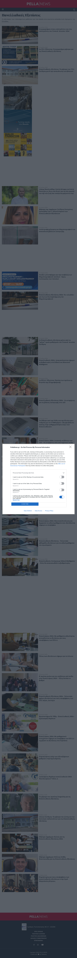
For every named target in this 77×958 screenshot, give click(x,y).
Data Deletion (28, 510)
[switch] (61, 477)
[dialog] (38, 479)
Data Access (38, 510)
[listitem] (38, 473)
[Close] (71, 447)
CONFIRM (25, 504)
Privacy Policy (49, 510)
